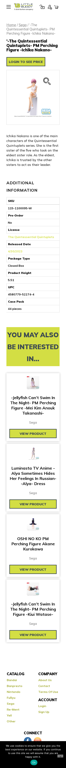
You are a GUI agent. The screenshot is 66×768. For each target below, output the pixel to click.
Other (11, 721)
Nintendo (13, 692)
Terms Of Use (48, 692)
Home (11, 25)
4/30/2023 (15, 251)
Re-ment (13, 709)
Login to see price (26, 62)
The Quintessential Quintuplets (31, 237)
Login (42, 7)
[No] (60, 756)
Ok (34, 762)
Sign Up (50, 7)
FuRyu (11, 698)
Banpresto (14, 686)
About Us (45, 680)
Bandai (12, 680)
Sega (23, 25)
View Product (33, 433)
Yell (9, 715)
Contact (44, 686)
